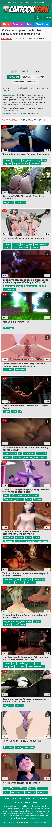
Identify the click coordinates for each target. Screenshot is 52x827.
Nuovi (28, 24)
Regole (18, 803)
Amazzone (17, 457)
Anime (6, 537)
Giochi (32, 38)
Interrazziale (30, 286)
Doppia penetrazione (21, 247)
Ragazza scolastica (21, 164)
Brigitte (15, 113)
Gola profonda (17, 792)
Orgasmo (7, 164)
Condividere (19, 82)
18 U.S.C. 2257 (31, 803)
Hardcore (35, 247)
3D (13, 38)
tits (16, 110)
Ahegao (16, 244)
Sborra (43, 160)
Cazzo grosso (32, 160)
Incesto (30, 663)
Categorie (17, 24)
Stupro (6, 411)
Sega (30, 244)
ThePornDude (38, 2)
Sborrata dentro (41, 244)
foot (29, 108)
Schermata (39, 77)
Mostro (20, 286)
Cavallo (28, 499)
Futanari (7, 160)
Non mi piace (15, 71)
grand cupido (38, 108)
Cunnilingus (30, 792)
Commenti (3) (32, 82)
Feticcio (22, 108)
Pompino (16, 160)
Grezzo (36, 537)
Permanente (8, 110)
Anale (23, 244)
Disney (6, 792)
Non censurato (9, 289)
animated (12, 108)
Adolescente (41, 38)
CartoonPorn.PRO (21, 822)
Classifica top (42, 24)
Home (6, 24)
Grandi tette (22, 38)
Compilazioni (9, 499)
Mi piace (12, 71)
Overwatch (33, 113)
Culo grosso (8, 667)
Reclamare (26, 77)
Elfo (38, 286)
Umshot (7, 247)
